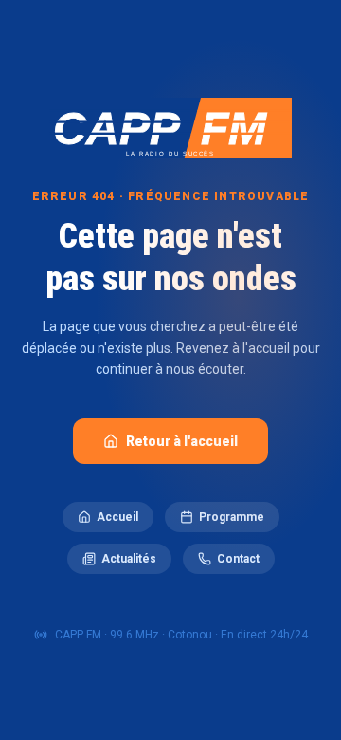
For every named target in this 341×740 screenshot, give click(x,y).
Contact (238, 558)
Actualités (128, 558)
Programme (231, 517)
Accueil (117, 517)
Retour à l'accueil (182, 441)
